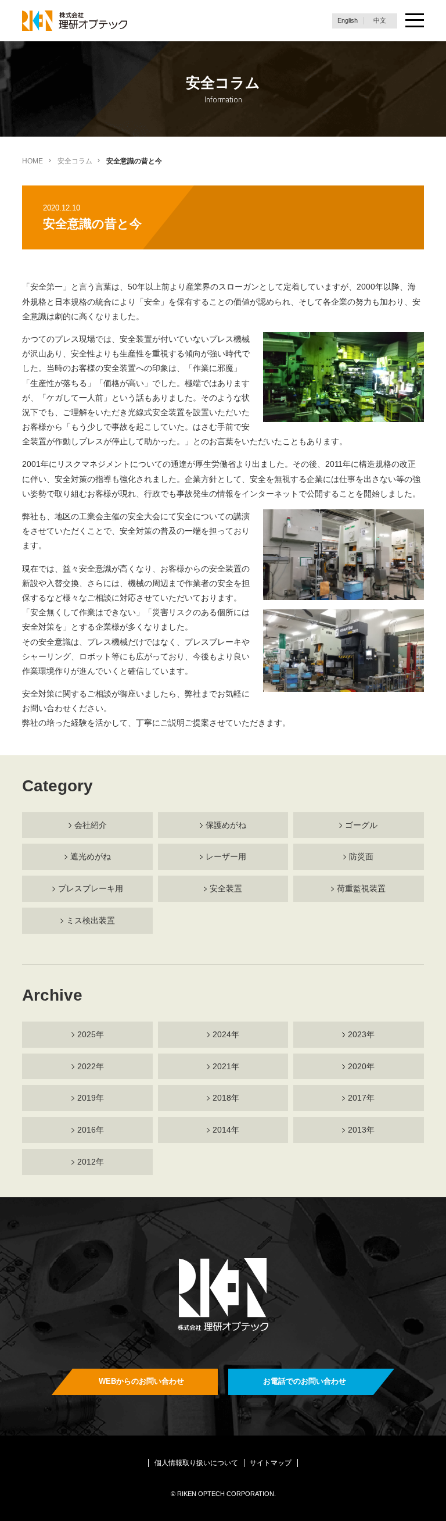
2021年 (226, 1066)
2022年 (90, 1066)
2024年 (226, 1034)
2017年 (361, 1097)
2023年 (361, 1034)
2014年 (226, 1129)
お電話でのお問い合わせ (304, 1381)
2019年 (90, 1097)
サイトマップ (271, 1463)
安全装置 (226, 888)
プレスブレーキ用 (90, 888)
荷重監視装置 (361, 888)
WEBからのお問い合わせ (141, 1381)
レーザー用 (226, 856)
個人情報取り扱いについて (196, 1463)
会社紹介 (90, 825)
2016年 (90, 1129)
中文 (379, 20)
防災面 (361, 856)
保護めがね (226, 825)
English (347, 20)
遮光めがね (90, 856)
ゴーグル (361, 825)
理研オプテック (75, 20)
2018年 (226, 1097)
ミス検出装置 (90, 920)
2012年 (90, 1161)
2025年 (90, 1034)
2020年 (361, 1066)
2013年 (361, 1129)
